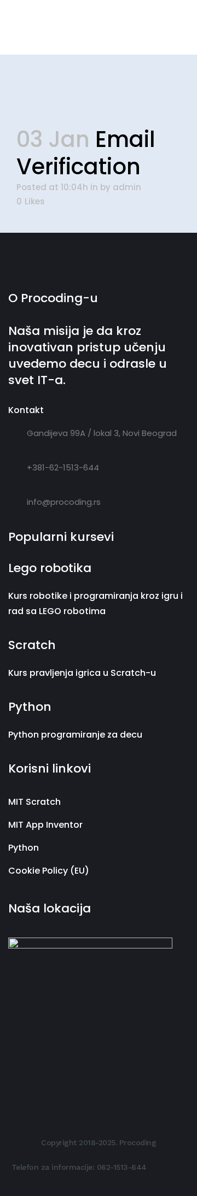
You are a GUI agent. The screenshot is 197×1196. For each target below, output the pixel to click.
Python (23, 847)
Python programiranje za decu (75, 734)
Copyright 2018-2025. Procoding (98, 1142)
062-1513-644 (122, 1167)
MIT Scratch (34, 802)
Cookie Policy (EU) (48, 870)
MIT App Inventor (45, 824)
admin (127, 187)
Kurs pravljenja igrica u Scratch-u (82, 673)
